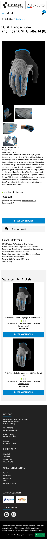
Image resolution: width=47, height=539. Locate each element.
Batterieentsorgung (9, 483)
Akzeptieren (40, 535)
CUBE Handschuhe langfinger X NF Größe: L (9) (23, 317)
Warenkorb (6, 454)
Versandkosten (8, 459)
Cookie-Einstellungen (16, 535)
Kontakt (5, 473)
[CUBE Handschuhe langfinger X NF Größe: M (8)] (23, 73)
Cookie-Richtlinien (35, 531)
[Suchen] (7, 13)
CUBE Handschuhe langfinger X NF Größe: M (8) (23, 29)
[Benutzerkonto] (12, 13)
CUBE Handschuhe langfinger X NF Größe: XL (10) (23, 374)
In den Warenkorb (23, 221)
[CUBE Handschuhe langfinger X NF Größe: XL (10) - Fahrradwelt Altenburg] (23, 355)
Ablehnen (30, 535)
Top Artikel (6, 457)
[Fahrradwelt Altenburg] (23, 5)
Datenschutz (7, 478)
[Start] (2, 19)
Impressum (6, 475)
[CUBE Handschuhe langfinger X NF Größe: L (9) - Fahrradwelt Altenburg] (23, 299)
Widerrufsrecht (8, 462)
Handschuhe (20, 19)
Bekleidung (9, 19)
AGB (4, 481)
